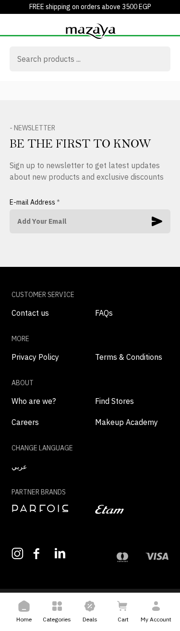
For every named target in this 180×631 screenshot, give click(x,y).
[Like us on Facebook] (39, 554)
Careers (25, 422)
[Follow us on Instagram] (18, 554)
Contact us (30, 313)
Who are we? (34, 401)
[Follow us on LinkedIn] (61, 553)
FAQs (104, 313)
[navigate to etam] (132, 509)
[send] (157, 221)
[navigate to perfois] (48, 508)
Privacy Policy (35, 357)
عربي (19, 466)
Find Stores (114, 401)
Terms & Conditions (128, 357)
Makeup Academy (126, 422)
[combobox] (90, 59)
